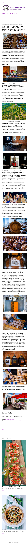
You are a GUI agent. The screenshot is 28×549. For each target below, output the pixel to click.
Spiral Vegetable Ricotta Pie (13, 531)
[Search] (25, 2)
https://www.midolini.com (9, 419)
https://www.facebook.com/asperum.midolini (13, 420)
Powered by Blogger (15, 542)
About (4, 13)
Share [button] (3, 429)
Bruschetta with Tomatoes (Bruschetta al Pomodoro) (12, 487)
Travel (13, 13)
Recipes (9, 13)
